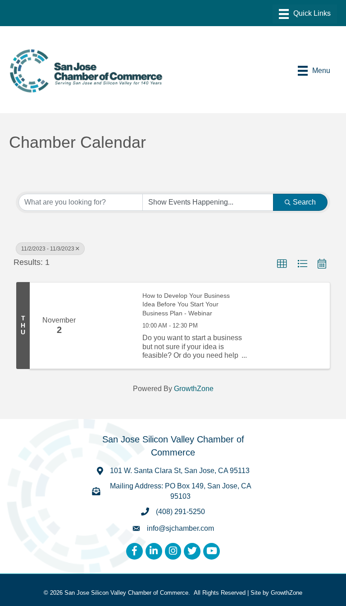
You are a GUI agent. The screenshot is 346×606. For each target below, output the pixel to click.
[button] (282, 264)
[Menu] (305, 14)
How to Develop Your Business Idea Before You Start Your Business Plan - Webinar (186, 304)
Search (304, 202)
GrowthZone (194, 388)
